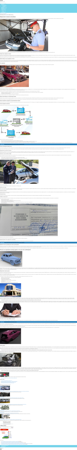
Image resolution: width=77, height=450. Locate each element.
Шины (3, 11)
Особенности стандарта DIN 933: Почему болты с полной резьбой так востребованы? (10, 410)
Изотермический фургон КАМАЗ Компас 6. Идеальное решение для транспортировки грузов (10, 419)
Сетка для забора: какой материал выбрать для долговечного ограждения (9, 441)
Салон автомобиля (3, 12)
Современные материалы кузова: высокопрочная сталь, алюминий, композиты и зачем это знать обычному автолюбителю (14, 391)
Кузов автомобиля (4, 5)
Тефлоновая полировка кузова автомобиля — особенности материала (9, 381)
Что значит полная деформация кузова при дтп (6, 380)
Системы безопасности (3, 8)
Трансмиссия (3, 6)
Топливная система (3, 9)
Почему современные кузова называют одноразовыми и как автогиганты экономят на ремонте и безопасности (13, 404)
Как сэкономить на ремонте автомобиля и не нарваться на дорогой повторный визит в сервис (12, 442)
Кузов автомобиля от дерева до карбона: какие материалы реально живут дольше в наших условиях (12, 397)
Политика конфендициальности (4, 445)
